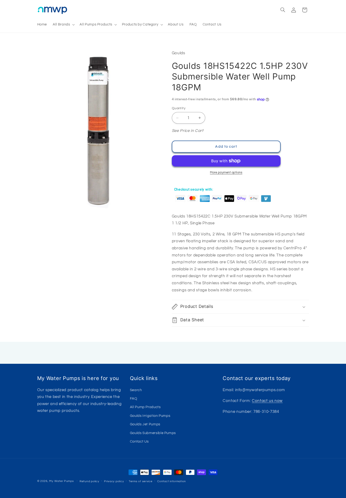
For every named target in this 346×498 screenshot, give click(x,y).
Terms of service (141, 481)
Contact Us (139, 441)
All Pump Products (145, 407)
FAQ (133, 398)
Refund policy (89, 481)
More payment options (226, 172)
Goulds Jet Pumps (145, 424)
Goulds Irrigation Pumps (150, 415)
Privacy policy (114, 481)
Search (136, 390)
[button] (63, 24)
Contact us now (267, 400)
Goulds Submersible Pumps (153, 433)
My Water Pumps (61, 481)
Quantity (178, 108)
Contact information (171, 481)
